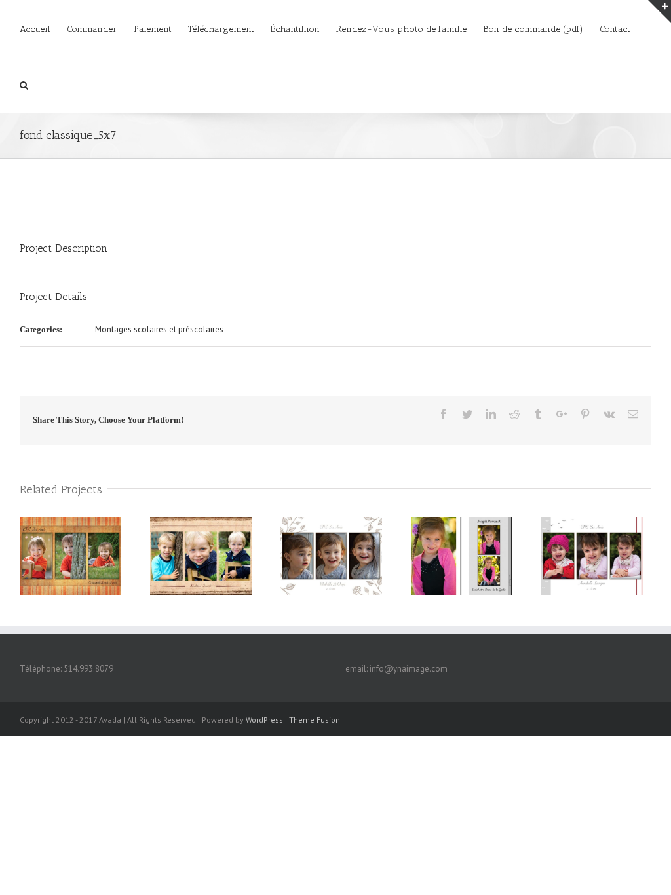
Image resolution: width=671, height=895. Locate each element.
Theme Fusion (314, 720)
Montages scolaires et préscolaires (159, 329)
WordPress (264, 720)
